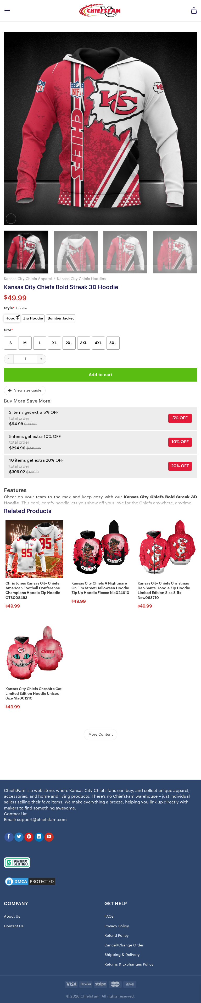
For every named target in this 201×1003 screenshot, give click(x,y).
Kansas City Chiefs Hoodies (81, 278)
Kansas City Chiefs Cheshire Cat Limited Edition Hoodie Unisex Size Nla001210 (33, 693)
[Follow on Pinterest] (29, 837)
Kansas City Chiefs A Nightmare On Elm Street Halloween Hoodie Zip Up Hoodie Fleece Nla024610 (100, 588)
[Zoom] (11, 218)
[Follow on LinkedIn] (39, 837)
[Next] (186, 128)
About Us (12, 916)
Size (8, 330)
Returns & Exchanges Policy (129, 964)
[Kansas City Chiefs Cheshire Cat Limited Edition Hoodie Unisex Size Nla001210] (34, 654)
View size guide (27, 390)
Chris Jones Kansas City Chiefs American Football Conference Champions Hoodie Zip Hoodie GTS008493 (32, 591)
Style (9, 308)
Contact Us (14, 926)
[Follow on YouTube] (49, 837)
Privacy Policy (116, 926)
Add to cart (100, 375)
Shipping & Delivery (122, 955)
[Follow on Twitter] (19, 837)
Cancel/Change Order (123, 945)
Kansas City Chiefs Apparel (28, 278)
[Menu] (7, 10)
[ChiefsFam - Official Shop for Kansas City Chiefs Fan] (100, 10)
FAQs (109, 916)
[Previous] (14, 128)
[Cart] (194, 10)
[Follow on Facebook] (9, 837)
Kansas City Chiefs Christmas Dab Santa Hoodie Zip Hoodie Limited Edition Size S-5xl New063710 (164, 591)
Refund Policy (116, 936)
